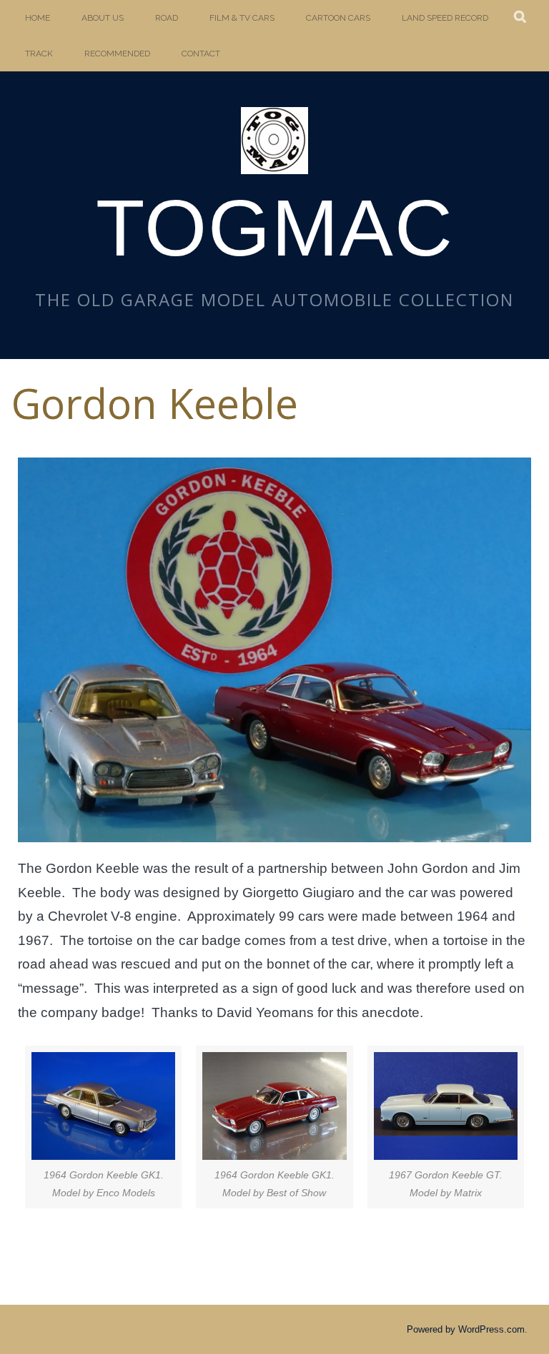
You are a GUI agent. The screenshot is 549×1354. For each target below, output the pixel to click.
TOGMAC (275, 228)
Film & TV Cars (241, 18)
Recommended (117, 54)
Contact (201, 54)
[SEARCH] (520, 18)
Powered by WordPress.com (466, 1329)
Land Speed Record (445, 18)
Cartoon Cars (338, 18)
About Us (102, 18)
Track (39, 54)
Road (166, 18)
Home (37, 18)
